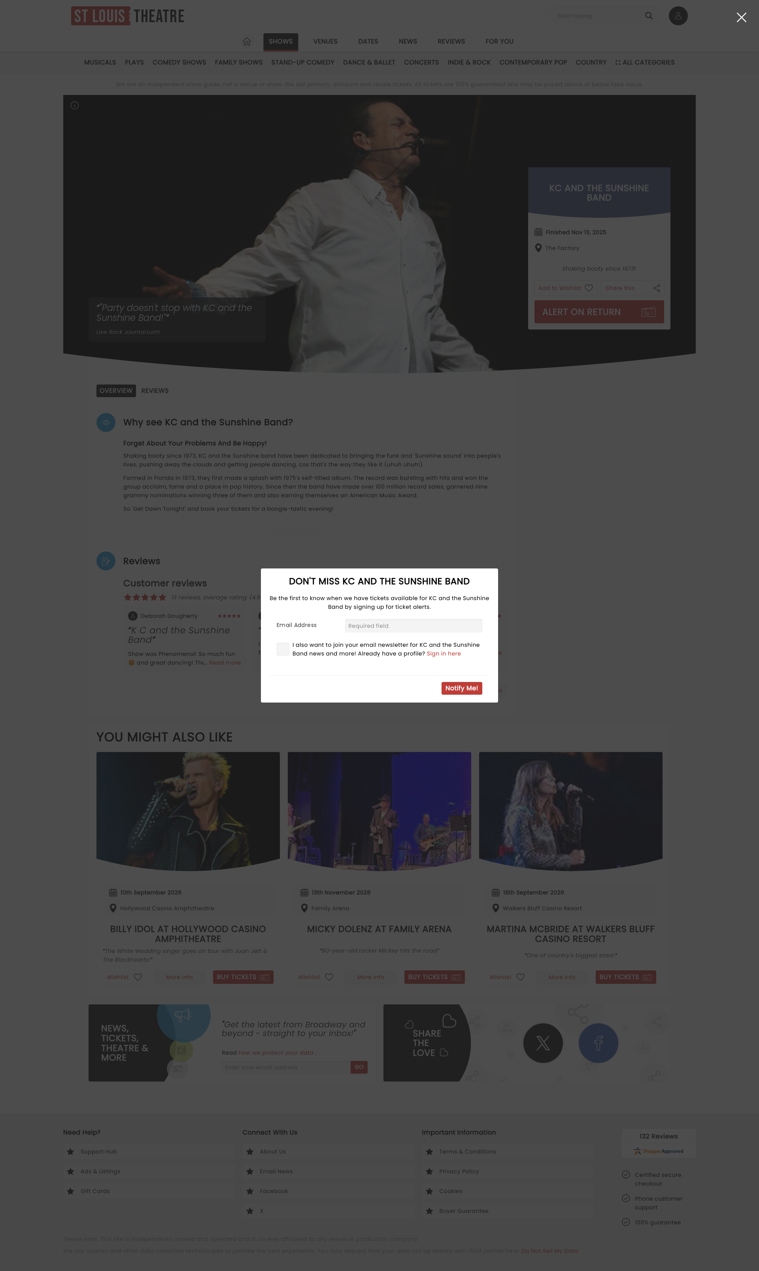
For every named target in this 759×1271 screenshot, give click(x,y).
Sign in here (444, 653)
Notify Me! (462, 688)
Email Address (297, 625)
